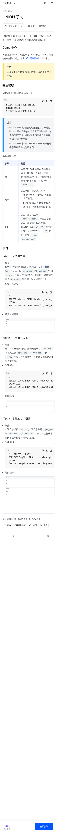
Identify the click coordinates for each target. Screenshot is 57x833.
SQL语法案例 (32, 58)
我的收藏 (42, 26)
